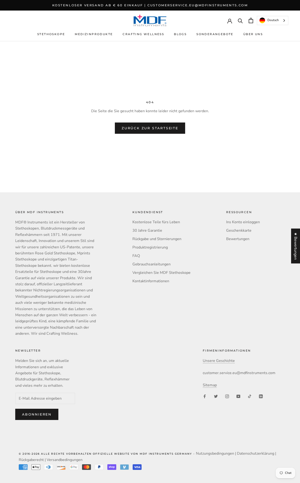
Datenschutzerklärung (255, 453)
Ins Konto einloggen (243, 222)
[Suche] (240, 20)
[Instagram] (227, 396)
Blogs (180, 34)
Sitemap (210, 385)
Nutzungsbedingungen (215, 453)
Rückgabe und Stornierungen (156, 239)
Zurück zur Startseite (150, 128)
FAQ (136, 255)
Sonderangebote (214, 34)
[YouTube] (238, 396)
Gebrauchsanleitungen (151, 264)
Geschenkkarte (238, 230)
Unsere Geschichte (219, 360)
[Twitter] (216, 396)
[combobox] (272, 20)
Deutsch (273, 20)
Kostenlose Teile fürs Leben (156, 222)
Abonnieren (37, 414)
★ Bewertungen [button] (295, 246)
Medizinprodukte (94, 34)
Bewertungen (237, 239)
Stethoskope (51, 34)
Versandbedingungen (64, 459)
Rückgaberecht (31, 459)
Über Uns (253, 34)
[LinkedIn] (261, 396)
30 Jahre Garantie (147, 230)
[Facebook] (204, 396)
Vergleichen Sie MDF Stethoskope (161, 272)
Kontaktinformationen (150, 281)
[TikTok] (249, 396)
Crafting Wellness (143, 34)
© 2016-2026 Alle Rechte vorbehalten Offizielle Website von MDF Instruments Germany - (107, 453)
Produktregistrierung (150, 247)
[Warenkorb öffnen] (251, 20)
